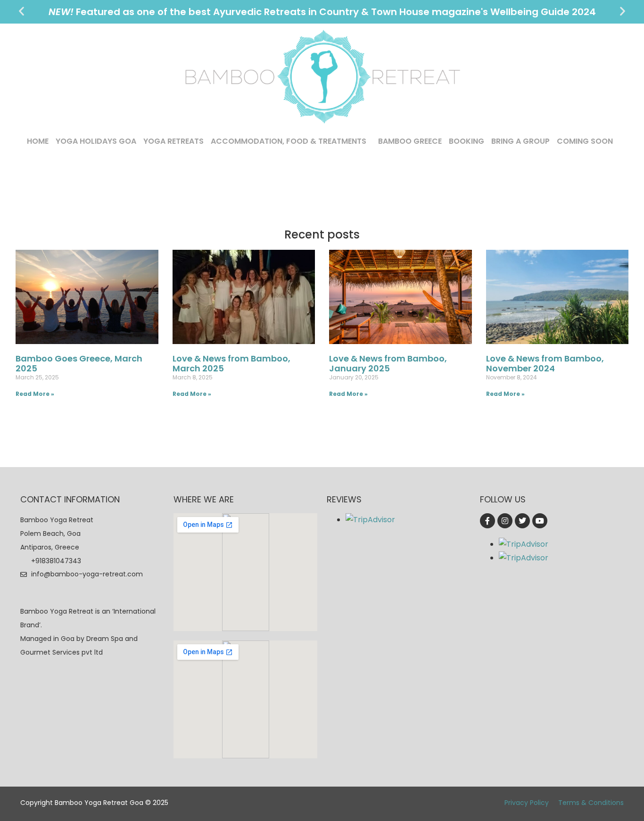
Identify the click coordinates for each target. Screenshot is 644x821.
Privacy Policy (526, 802)
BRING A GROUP (520, 141)
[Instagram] (504, 520)
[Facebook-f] (487, 520)
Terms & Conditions (591, 802)
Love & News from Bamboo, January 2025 (388, 364)
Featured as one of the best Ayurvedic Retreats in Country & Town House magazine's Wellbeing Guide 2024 (322, 11)
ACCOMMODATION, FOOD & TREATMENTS (288, 141)
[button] (21, 11)
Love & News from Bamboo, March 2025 (231, 364)
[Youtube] (539, 520)
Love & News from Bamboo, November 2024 (545, 364)
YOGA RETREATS (173, 141)
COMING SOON (585, 141)
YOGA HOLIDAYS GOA (96, 141)
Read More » (35, 394)
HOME (38, 141)
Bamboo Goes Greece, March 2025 (79, 364)
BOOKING (466, 141)
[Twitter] (522, 520)
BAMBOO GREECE (410, 141)
